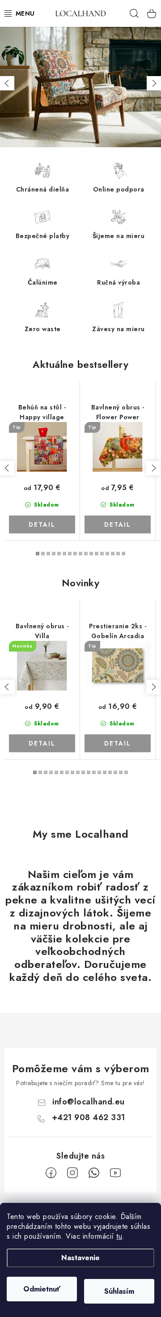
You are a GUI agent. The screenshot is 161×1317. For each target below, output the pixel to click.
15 (118, 553)
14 (112, 553)
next (153, 468)
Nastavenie (80, 1258)
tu (119, 1236)
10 (91, 553)
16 (123, 553)
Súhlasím (119, 1291)
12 (102, 553)
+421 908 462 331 (88, 1117)
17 (126, 772)
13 (107, 553)
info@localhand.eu (88, 1102)
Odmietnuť (41, 1289)
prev (7, 468)
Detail (42, 524)
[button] (7, 83)
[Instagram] (72, 1173)
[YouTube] (115, 1173)
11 (96, 553)
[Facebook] (51, 1173)
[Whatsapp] (94, 1173)
